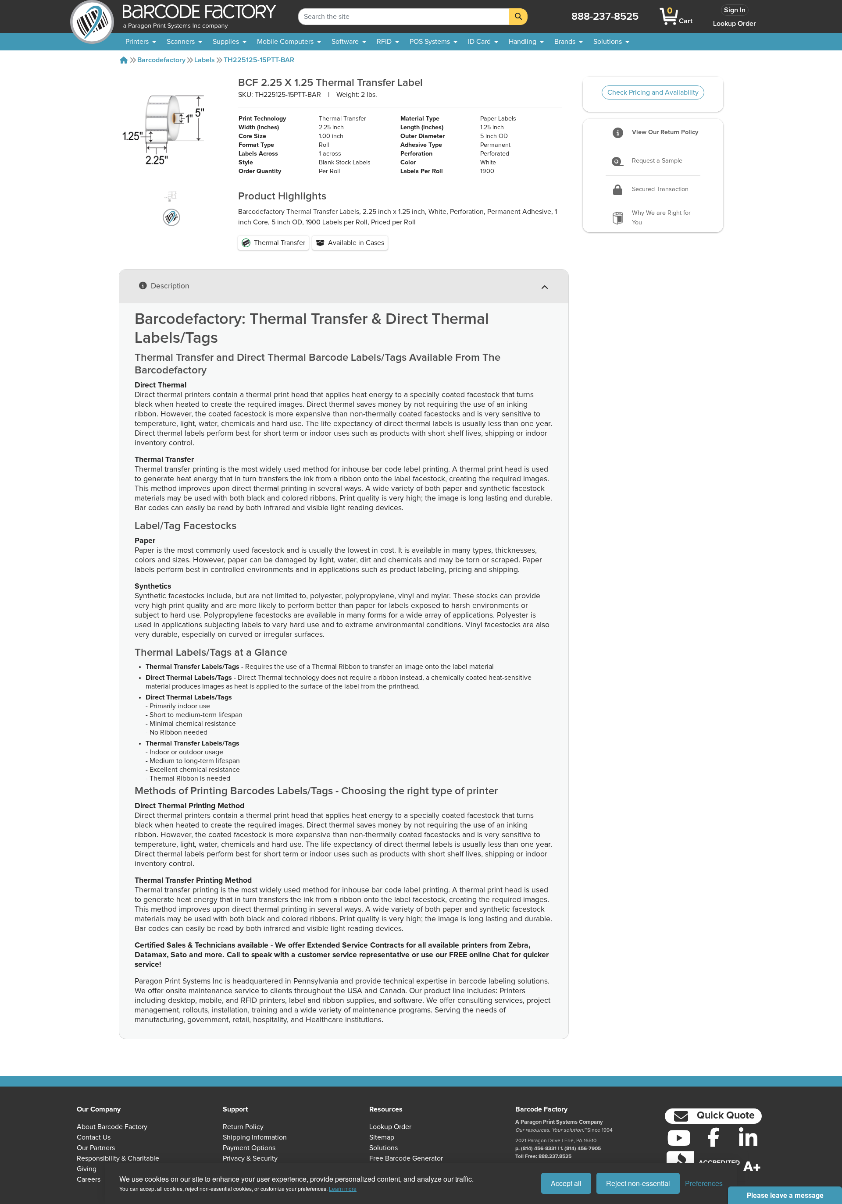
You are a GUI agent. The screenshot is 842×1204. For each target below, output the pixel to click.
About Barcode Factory (112, 1126)
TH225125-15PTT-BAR (259, 60)
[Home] (123, 60)
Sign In (735, 10)
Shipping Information (255, 1137)
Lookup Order (734, 23)
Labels (204, 60)
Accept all (566, 1183)
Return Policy (243, 1126)
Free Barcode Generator (406, 1158)
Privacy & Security (250, 1158)
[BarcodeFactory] (92, 16)
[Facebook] (713, 1137)
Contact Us (94, 1137)
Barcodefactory (161, 60)
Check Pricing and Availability (653, 92)
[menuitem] (140, 41)
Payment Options (249, 1147)
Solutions (383, 1147)
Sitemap (381, 1137)
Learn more (343, 1188)
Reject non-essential (638, 1183)
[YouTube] (678, 1137)
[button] (713, 1116)
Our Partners (96, 1147)
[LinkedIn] (748, 1137)
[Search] (518, 16)
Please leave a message (785, 1195)
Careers (88, 1179)
